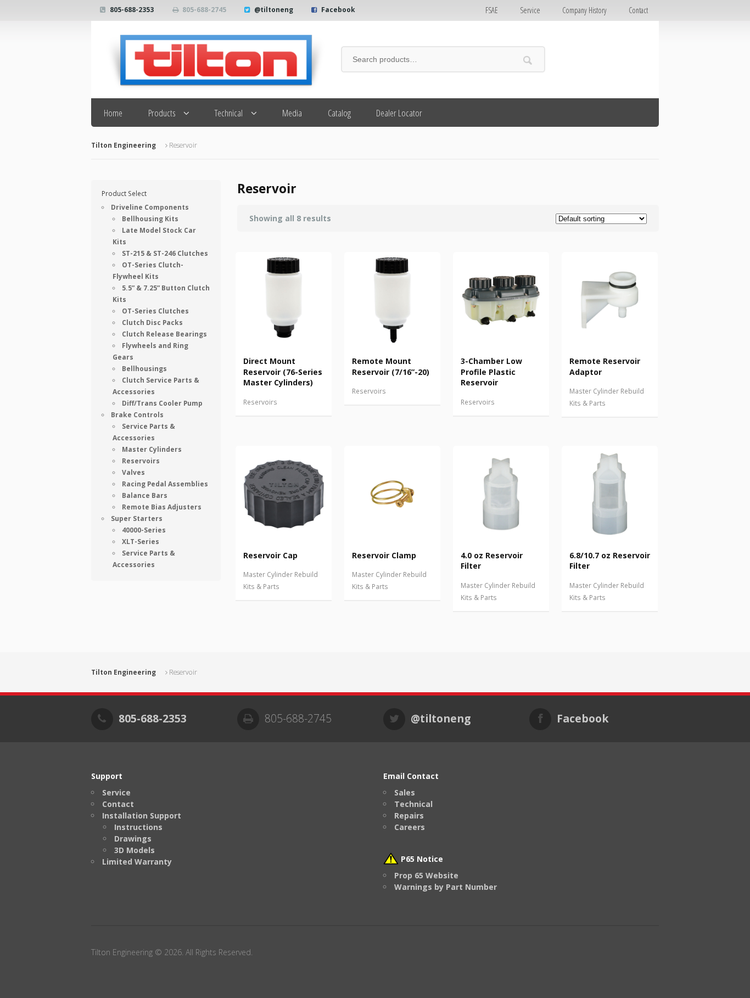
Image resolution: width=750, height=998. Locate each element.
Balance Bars (144, 495)
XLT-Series (140, 541)
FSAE (491, 10)
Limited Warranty (137, 861)
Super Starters (137, 518)
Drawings (133, 838)
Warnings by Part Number (445, 887)
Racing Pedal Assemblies (165, 484)
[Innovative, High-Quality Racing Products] (207, 60)
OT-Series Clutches (155, 311)
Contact (638, 10)
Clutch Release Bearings (164, 334)
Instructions (138, 827)
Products (162, 112)
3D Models (134, 850)
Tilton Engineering (123, 145)
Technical (229, 112)
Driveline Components (150, 207)
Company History (584, 10)
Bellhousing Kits (150, 218)
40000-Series (144, 530)
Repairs (409, 815)
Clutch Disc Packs (152, 322)
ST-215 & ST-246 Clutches (165, 253)
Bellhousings (144, 368)
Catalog (339, 112)
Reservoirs (260, 402)
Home (113, 112)
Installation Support (141, 815)
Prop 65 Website (426, 875)
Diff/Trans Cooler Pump (162, 403)
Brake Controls (137, 414)
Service (530, 10)
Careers (409, 827)
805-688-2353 (132, 9)
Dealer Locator (399, 112)
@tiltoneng (273, 9)
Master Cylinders (152, 449)
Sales (404, 792)
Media (292, 112)
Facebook (338, 9)
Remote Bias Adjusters (162, 507)
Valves (133, 472)
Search (528, 60)
